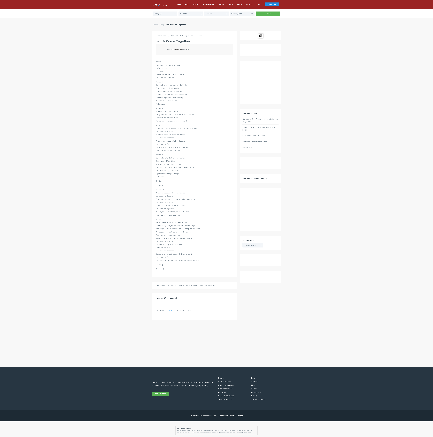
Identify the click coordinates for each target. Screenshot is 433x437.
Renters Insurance (226, 396)
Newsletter (256, 392)
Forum (221, 4)
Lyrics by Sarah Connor (194, 285)
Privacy (254, 396)
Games (254, 389)
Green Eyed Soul (167, 285)
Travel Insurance (225, 399)
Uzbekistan (247, 148)
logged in (172, 310)
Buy (186, 4)
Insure (195, 4)
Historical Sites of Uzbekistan (254, 142)
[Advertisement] (260, 83)
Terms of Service (258, 399)
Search (268, 14)
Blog (231, 4)
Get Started (160, 394)
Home (155, 25)
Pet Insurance (224, 392)
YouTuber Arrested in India (253, 136)
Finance (254, 385)
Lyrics (181, 285)
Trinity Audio (178, 50)
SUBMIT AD (271, 4)
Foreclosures (208, 4)
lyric (176, 285)
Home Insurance (225, 389)
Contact (249, 4)
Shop (239, 4)
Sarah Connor (196, 36)
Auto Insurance (224, 381)
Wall (179, 4)
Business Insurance (226, 385)
